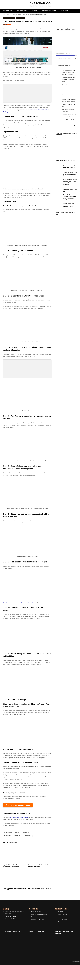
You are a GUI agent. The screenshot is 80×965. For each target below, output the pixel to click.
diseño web (26, 832)
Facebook (60, 916)
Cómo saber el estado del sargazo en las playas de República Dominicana (68, 72)
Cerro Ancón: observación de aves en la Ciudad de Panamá (70, 174)
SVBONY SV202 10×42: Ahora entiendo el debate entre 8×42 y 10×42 (69, 205)
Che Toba (8, 24)
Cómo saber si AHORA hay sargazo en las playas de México (68, 79)
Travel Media (64, 10)
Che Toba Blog (21, 17)
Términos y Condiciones (11, 918)
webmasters (17, 835)
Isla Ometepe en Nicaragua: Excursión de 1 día (70, 189)
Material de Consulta (9, 17)
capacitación (8, 832)
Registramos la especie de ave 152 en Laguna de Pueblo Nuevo (70, 167)
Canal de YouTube (62, 914)
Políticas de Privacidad (10, 916)
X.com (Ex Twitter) (62, 919)
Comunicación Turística (49, 10)
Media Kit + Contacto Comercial (39, 914)
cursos (17, 832)
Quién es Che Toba (36, 911)
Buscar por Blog (7, 10)
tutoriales (7, 835)
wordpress (28, 835)
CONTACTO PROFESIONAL (38, 919)
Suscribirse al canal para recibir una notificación (18, 603)
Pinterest (60, 921)
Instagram (60, 911)
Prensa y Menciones (36, 916)
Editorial (34, 10)
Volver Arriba (76, 961)
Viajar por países (22, 10)
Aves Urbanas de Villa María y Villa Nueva (39, 888)
